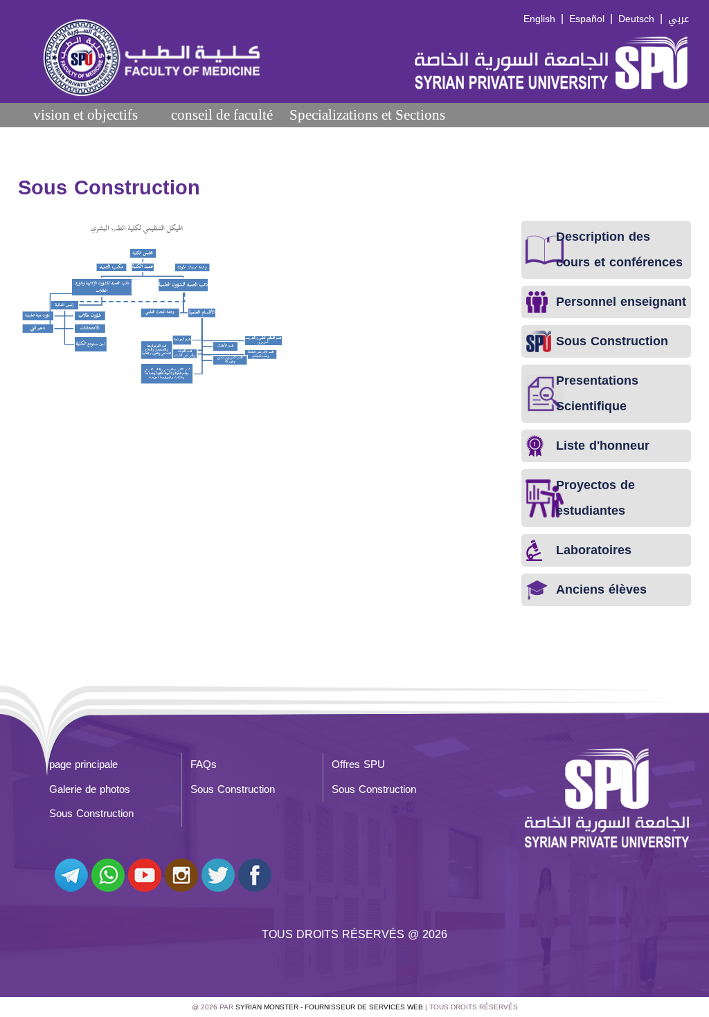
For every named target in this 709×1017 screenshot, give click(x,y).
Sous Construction (232, 789)
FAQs (203, 764)
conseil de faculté (222, 114)
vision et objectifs (85, 114)
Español (586, 19)
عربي (678, 19)
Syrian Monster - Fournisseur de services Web (329, 1007)
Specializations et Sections (367, 114)
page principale (83, 764)
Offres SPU (358, 764)
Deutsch (636, 19)
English (539, 19)
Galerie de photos (89, 789)
